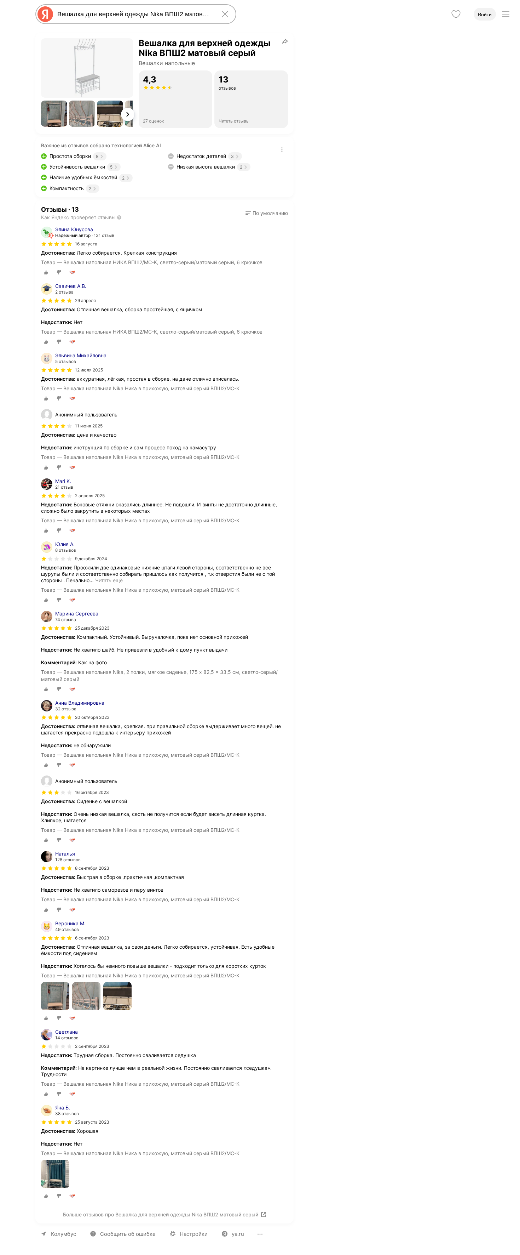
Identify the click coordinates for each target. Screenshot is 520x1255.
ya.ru (238, 1234)
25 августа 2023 (92, 1122)
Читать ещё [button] (109, 580)
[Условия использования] (282, 150)
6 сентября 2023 (92, 938)
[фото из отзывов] (55, 996)
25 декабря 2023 (92, 628)
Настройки (194, 1234)
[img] (56, 244)
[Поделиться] (285, 41)
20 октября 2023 (92, 717)
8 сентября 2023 (92, 868)
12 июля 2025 (89, 370)
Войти (485, 14)
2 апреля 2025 (90, 495)
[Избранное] (456, 14)
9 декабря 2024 (91, 558)
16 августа (86, 243)
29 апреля (85, 300)
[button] (54, 114)
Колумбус (63, 1234)
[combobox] (134, 14)
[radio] (46, 272)
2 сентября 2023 (92, 1046)
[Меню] (506, 14)
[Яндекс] (45, 14)
